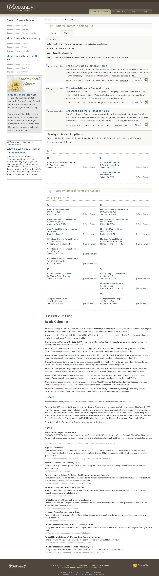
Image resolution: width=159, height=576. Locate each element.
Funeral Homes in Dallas (17, 72)
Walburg (137, 138)
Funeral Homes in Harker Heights (21, 33)
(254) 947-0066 (112, 80)
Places (67, 33)
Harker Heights (123, 138)
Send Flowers (91, 167)
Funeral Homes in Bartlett (18, 29)
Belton (50, 138)
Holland (59, 138)
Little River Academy (87, 138)
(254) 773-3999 (108, 103)
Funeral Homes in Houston (18, 64)
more (35, 174)
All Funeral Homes (93, 567)
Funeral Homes (100, 11)
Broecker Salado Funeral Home (86, 65)
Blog (133, 11)
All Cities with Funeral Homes (70, 567)
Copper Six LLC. (79, 572)
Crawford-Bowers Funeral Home (87, 88)
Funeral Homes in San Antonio (20, 68)
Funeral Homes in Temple (18, 51)
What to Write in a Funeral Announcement (23, 150)
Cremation (119, 11)
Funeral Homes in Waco (17, 47)
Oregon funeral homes (100, 565)
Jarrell (102, 138)
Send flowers (76, 331)
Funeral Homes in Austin (17, 43)
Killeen (67, 142)
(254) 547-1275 (116, 125)
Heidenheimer (55, 142)
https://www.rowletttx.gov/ (93, 422)
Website (124, 80)
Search (145, 11)
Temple (110, 138)
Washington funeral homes (76, 565)
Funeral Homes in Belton (17, 25)
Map (53, 33)
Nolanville (70, 138)
